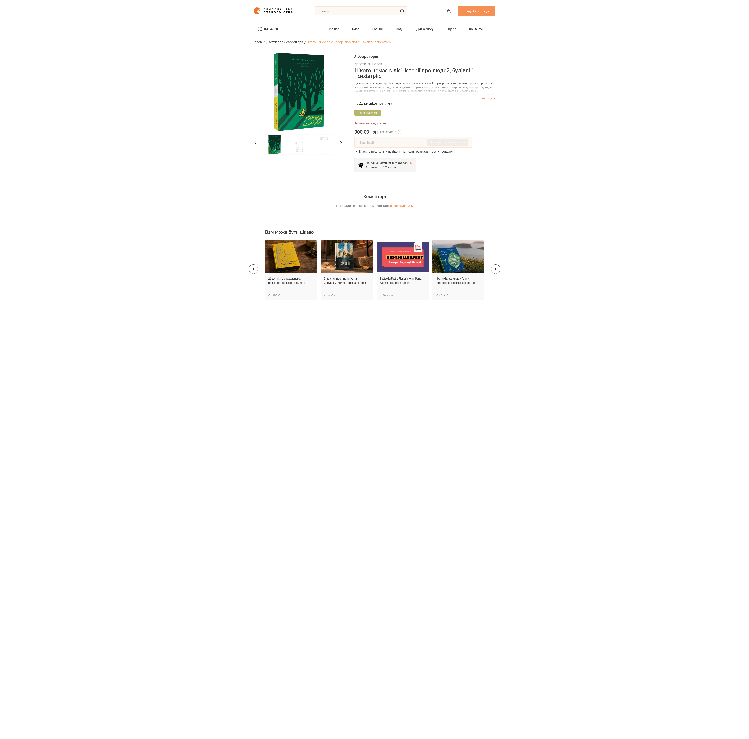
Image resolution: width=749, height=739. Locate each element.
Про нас (333, 29)
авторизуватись (401, 205)
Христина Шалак (368, 64)
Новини (377, 29)
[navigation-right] (341, 143)
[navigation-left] (255, 143)
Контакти (476, 29)
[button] (424, 103)
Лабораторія (294, 42)
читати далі (488, 98)
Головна (259, 42)
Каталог (271, 29)
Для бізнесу (424, 29)
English (451, 29)
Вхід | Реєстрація (476, 11)
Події (399, 29)
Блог (355, 29)
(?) (399, 132)
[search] (402, 11)
